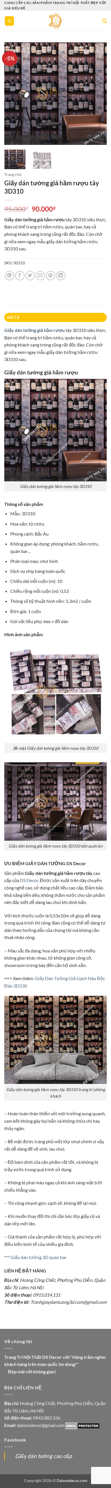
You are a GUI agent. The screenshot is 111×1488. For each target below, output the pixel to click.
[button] (9, 21)
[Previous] (13, 93)
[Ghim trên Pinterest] (50, 275)
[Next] (97, 93)
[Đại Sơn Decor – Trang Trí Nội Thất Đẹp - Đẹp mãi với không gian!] (56, 21)
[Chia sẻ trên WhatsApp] (9, 275)
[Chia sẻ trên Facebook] (19, 275)
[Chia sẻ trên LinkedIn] (60, 275)
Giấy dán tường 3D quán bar (38, 1257)
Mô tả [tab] (13, 317)
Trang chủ (13, 174)
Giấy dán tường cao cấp (43, 1456)
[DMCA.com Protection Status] (82, 1425)
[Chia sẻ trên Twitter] (30, 275)
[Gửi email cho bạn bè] (40, 275)
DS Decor (29, 880)
